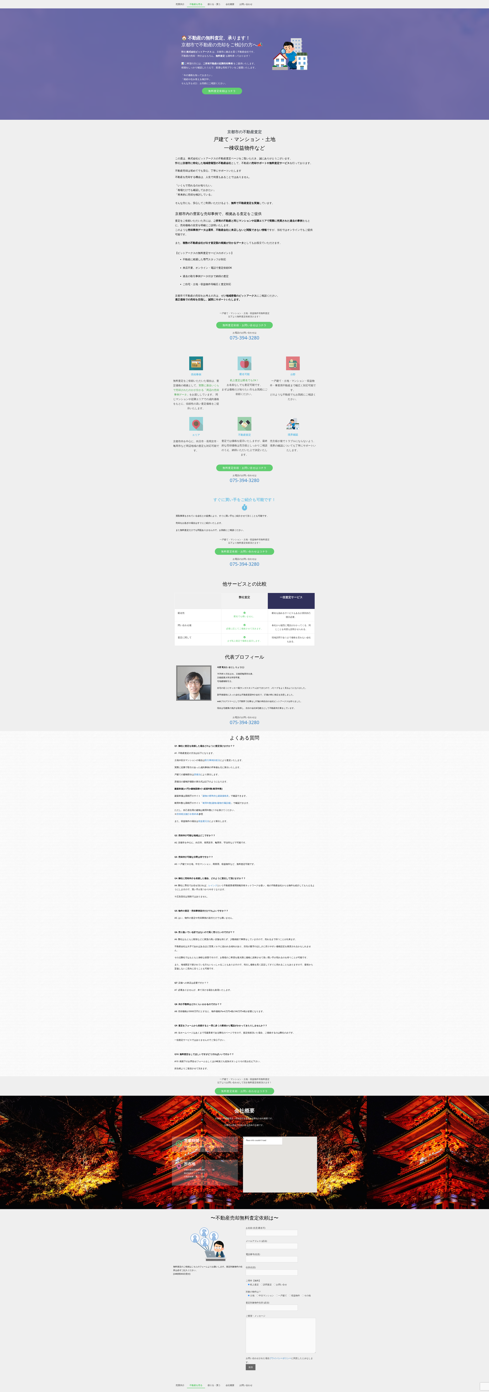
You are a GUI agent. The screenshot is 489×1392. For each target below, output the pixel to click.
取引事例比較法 (212, 760)
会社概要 (230, 4)
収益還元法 (203, 821)
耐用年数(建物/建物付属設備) (217, 803)
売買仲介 (180, 4)
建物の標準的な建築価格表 (216, 796)
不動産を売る (195, 4)
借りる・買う (214, 4)
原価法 (197, 774)
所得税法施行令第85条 (188, 814)
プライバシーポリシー (280, 1358)
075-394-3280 (244, 338)
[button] (222, 91)
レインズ (212, 885)
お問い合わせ (245, 4)
